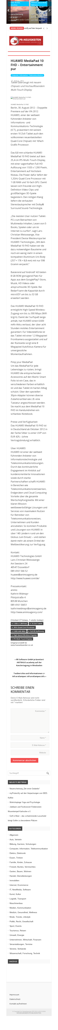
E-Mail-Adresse (39, 745)
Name (43, 738)
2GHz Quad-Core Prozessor (24, 627)
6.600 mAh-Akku (19, 631)
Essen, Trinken (16, 858)
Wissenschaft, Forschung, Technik (25, 953)
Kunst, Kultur (15, 894)
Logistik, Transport (18, 899)
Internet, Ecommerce (19, 885)
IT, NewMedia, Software (20, 889)
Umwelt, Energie (17, 935)
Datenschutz (15, 999)
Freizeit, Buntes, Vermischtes (14, 4)
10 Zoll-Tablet (37, 623)
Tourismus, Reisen (18, 930)
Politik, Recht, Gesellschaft (21, 921)
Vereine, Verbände (18, 949)
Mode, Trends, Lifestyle (20, 917)
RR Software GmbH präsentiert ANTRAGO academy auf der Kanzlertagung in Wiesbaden (30, 662)
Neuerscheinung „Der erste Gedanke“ (15, 17)
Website (42, 753)
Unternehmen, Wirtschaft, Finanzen (25, 940)
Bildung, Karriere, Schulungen (23, 844)
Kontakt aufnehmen (18, 1003)
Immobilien (14, 880)
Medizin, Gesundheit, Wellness (39, 4)
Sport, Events (16, 926)
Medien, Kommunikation (20, 908)
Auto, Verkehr (16, 839)
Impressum (14, 994)
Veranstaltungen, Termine (21, 944)
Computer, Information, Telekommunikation (27, 75)
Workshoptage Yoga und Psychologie (25, 802)
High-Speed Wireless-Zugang (25, 635)
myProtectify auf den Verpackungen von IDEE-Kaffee (39, 17)
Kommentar (40, 711)
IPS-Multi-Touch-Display (23, 639)
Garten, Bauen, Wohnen (20, 871)
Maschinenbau (16, 903)
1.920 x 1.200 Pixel (20, 623)
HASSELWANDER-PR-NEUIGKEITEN (29, 1013)
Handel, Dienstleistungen (21, 876)
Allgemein (14, 835)
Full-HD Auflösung (37, 631)
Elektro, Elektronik (18, 853)
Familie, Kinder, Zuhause (21, 862)
